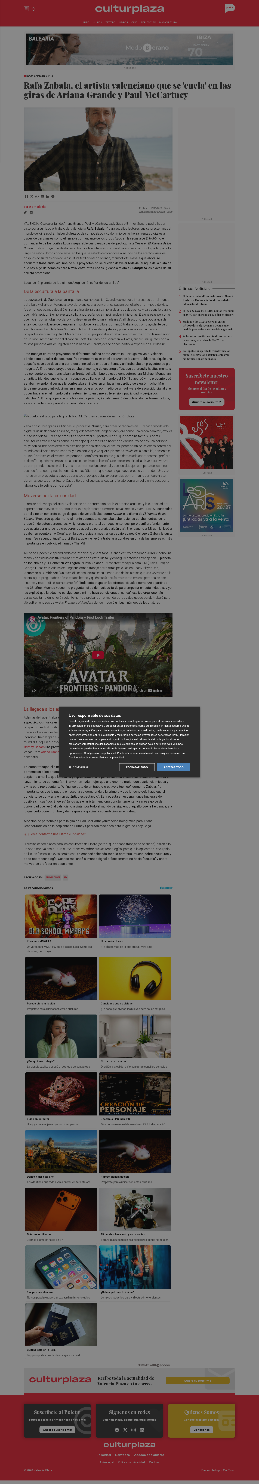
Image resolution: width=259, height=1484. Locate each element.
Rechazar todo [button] (137, 767)
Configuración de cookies (83, 757)
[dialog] (129, 742)
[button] (79, 767)
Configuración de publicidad (100, 753)
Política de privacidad (112, 757)
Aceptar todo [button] (174, 767)
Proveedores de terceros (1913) (160, 734)
